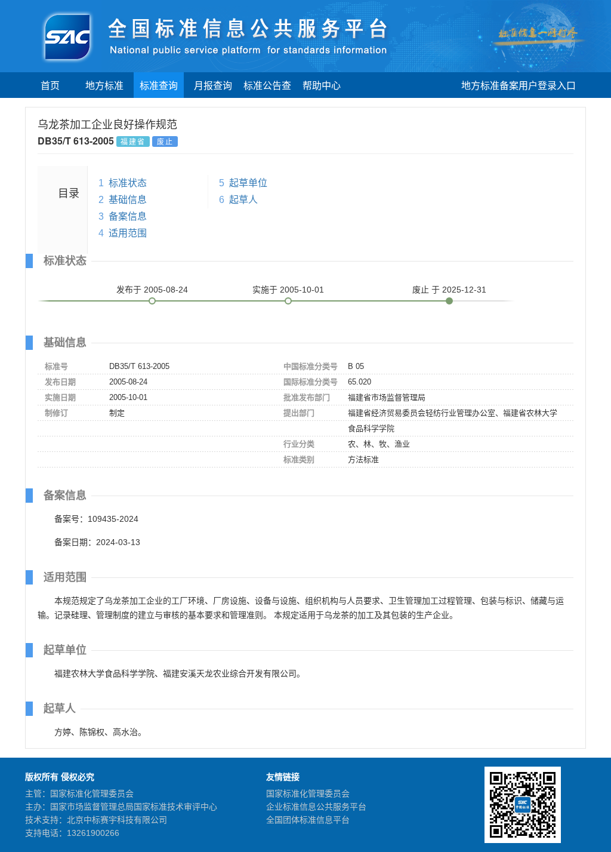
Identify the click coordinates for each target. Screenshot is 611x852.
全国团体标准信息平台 (308, 820)
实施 (288, 289)
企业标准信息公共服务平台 (316, 806)
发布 (152, 289)
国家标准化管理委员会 (308, 793)
